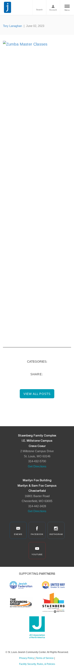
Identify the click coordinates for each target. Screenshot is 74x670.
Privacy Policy (26, 658)
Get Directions (37, 466)
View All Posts (37, 394)
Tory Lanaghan (12, 26)
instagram (56, 534)
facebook (37, 534)
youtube (37, 554)
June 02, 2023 (35, 26)
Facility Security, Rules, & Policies (37, 664)
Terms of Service (45, 658)
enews (18, 534)
